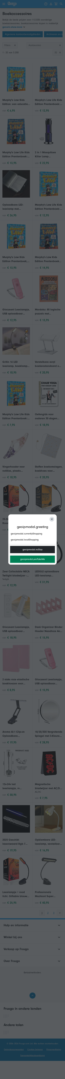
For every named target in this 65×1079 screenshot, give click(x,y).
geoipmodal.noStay (32, 549)
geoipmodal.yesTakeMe (32, 559)
